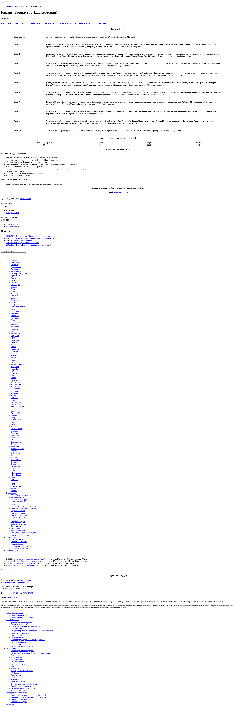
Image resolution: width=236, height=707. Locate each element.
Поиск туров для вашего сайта (23, 686)
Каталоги (15, 679)
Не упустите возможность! (25, 565)
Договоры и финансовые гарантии (25, 626)
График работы (17, 539)
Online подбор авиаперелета (22, 617)
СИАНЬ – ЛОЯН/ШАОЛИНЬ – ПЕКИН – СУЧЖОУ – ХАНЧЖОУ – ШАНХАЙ (54, 23)
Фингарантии (16, 657)
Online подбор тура (19, 615)
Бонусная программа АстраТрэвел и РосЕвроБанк (32, 631)
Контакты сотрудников (20, 548)
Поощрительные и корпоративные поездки (29, 697)
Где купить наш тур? (19, 624)
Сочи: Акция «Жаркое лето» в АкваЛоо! (31, 559)
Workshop (15, 673)
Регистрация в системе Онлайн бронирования (30, 653)
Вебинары (15, 677)
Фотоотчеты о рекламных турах (24, 684)
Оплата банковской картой (22, 646)
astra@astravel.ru (12, 213)
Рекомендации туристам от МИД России (28, 640)
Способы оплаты (18, 662)
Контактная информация (21, 546)
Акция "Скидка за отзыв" (21, 635)
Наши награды (17, 544)
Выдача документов (19, 664)
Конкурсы (15, 668)
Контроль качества (18, 644)
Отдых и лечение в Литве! (25, 563)
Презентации (16, 675)
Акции (14, 666)
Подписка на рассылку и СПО (23, 688)
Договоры (15, 655)
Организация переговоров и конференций (28, 695)
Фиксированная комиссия (22, 671)
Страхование (16, 628)
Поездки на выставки (20, 699)
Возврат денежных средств (22, 622)
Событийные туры (19, 702)
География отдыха (18, 642)
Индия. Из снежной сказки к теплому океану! (33, 561)
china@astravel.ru (121, 192)
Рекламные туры (18, 682)
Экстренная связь (18, 637)
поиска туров (25, 199)
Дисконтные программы (21, 633)
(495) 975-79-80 (7, 251)
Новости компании (19, 542)
